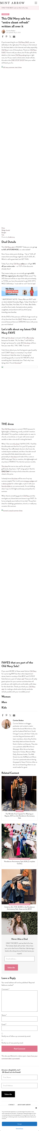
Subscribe (11, 967)
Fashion (5, 14)
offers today (30, 337)
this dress (11, 337)
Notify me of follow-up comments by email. (16, 1036)
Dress (3, 228)
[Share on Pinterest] (6, 36)
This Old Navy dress (8, 429)
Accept (20, 1124)
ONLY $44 (5, 471)
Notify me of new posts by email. (12, 1043)
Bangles (4, 232)
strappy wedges (29, 481)
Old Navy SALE (23, 42)
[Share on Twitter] (10, 36)
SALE (20, 319)
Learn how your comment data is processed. (19, 1057)
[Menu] (36, 3)
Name (4, 1015)
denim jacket (7, 483)
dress (12, 352)
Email (4, 1024)
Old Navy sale (20, 55)
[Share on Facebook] (3, 36)
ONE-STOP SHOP (18, 60)
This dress (5, 466)
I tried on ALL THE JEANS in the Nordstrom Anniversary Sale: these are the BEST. (19, 908)
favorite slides (6, 486)
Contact (11, 1105)
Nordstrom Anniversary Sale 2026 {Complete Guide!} (19, 862)
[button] (36, 1108)
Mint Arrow (12, 3)
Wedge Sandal (6, 230)
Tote (3, 235)
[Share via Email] (14, 36)
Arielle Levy (11, 237)
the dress (14, 456)
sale (34, 283)
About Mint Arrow (24, 1105)
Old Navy (5, 50)
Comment (5, 989)
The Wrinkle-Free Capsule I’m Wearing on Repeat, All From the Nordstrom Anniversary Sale (20, 815)
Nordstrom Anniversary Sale (19, 858)
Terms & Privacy (19, 1128)
